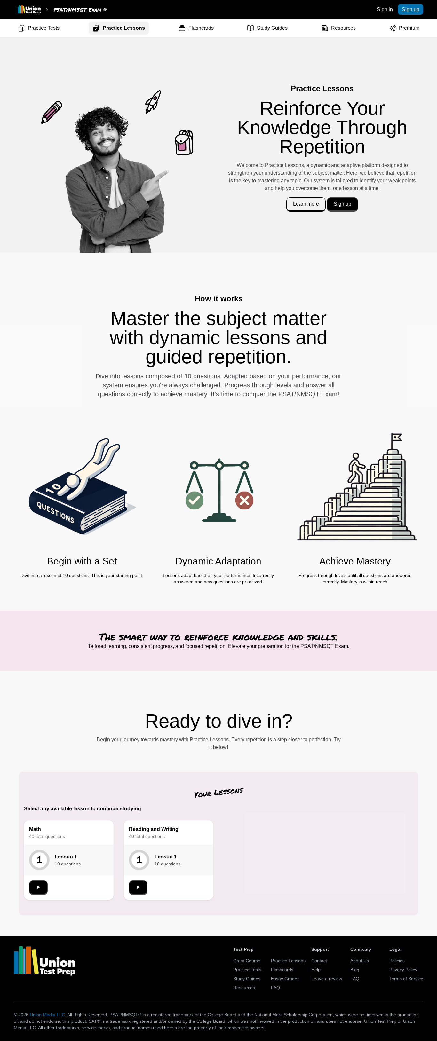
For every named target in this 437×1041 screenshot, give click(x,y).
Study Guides (272, 28)
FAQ (275, 987)
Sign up (410, 9)
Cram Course (246, 960)
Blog (354, 969)
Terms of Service (406, 978)
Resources (343, 28)
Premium (409, 28)
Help (316, 969)
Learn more (306, 204)
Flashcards (201, 28)
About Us (359, 960)
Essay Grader (285, 978)
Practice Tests (44, 28)
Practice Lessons (124, 28)
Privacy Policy (403, 969)
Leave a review (326, 978)
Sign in (385, 9)
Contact (319, 960)
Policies (397, 960)
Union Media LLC (47, 1014)
